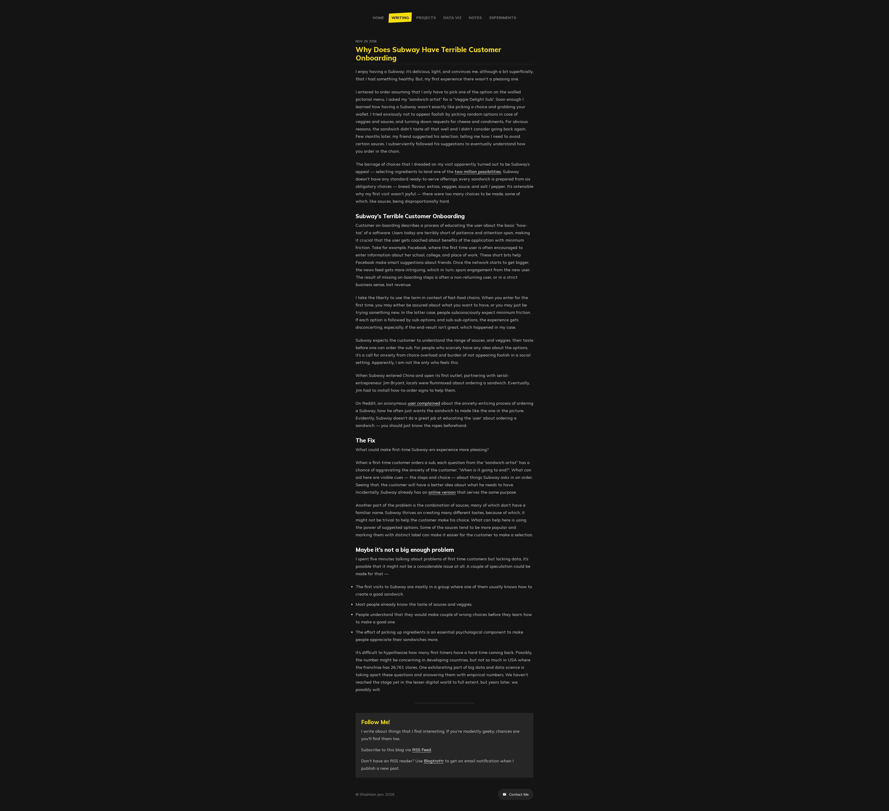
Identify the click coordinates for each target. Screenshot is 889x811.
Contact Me (519, 794)
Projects (426, 17)
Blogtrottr (434, 761)
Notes (475, 17)
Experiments (502, 17)
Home (378, 17)
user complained (424, 403)
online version (442, 492)
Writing (400, 17)
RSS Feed (421, 749)
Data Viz (452, 17)
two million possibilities (478, 171)
